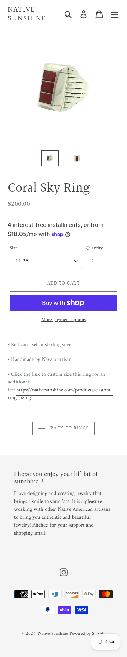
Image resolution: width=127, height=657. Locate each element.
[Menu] (114, 14)
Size (14, 248)
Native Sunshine (27, 14)
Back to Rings (69, 428)
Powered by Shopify (87, 634)
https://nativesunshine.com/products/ (60, 394)
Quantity (94, 248)
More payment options (63, 320)
